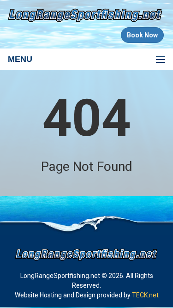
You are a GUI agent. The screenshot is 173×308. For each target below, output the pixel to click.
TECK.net (145, 295)
